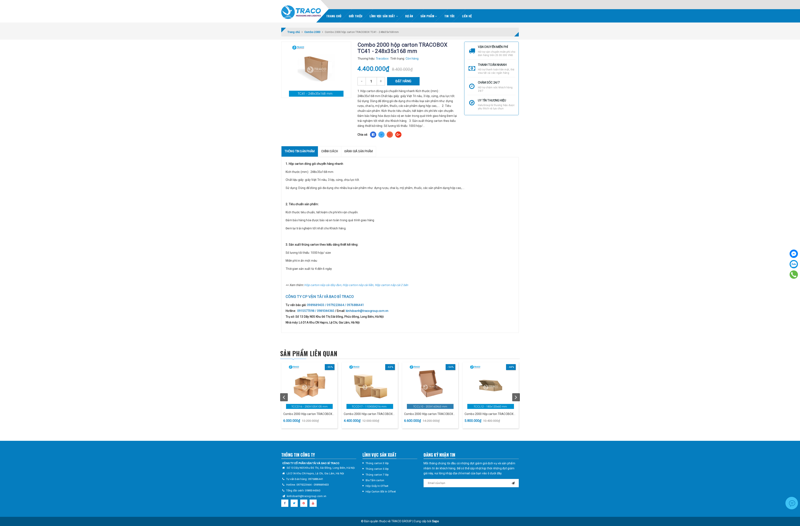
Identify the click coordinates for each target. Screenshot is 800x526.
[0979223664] (794, 274)
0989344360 (312, 490)
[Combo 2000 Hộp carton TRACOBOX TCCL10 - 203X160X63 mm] (430, 386)
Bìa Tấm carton (375, 480)
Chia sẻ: (363, 134)
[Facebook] (794, 254)
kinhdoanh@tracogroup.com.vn (306, 496)
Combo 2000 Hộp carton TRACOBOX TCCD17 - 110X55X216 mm (368, 414)
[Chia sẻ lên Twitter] (381, 134)
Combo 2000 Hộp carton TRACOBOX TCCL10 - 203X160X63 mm (428, 414)
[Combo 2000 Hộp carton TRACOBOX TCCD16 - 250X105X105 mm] (309, 386)
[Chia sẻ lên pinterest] (390, 134)
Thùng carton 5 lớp (377, 468)
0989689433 (321, 484)
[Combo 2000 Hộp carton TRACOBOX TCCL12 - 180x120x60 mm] (490, 386)
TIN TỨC (449, 16)
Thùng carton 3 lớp (377, 463)
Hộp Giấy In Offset (377, 485)
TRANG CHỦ (333, 16)
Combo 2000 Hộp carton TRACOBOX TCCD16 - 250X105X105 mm (307, 414)
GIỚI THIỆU (355, 16)
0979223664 (304, 484)
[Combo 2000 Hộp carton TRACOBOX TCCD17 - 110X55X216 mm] (370, 386)
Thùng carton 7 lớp (377, 474)
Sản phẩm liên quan (308, 353)
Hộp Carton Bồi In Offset (381, 491)
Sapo (435, 521)
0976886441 (315, 479)
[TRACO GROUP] (301, 11)
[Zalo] (794, 264)
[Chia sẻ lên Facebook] (373, 134)
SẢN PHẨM (427, 16)
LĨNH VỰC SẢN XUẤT (383, 16)
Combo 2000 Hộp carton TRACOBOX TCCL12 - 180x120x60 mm (489, 414)
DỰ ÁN (409, 16)
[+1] (398, 134)
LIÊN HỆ (467, 16)
